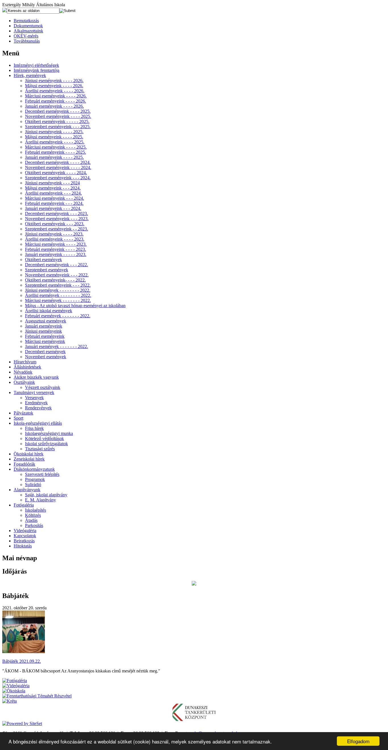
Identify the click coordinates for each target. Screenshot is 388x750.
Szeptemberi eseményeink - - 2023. (56, 228)
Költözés (33, 515)
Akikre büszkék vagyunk (36, 377)
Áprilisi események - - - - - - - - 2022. (58, 295)
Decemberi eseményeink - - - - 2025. (58, 111)
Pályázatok (23, 413)
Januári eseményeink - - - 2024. (53, 208)
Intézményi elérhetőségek (36, 65)
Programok (35, 479)
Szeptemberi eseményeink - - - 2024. (58, 177)
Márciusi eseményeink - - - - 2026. (56, 95)
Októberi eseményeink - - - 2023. (54, 223)
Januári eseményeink (43, 326)
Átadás (31, 520)
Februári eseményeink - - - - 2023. (55, 249)
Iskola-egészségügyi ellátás (38, 423)
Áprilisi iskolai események (48, 310)
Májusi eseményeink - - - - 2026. (54, 85)
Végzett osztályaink (42, 387)
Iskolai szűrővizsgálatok (46, 443)
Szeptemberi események (46, 269)
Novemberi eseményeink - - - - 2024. (58, 167)
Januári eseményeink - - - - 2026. (54, 106)
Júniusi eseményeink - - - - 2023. (54, 234)
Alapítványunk (27, 489)
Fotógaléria (24, 505)
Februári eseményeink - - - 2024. (54, 203)
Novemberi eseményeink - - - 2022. (57, 274)
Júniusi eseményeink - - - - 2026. (54, 80)
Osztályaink (24, 382)
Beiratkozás (24, 540)
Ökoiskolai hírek (28, 453)
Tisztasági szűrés (40, 448)
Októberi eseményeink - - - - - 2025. (57, 121)
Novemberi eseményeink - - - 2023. (57, 218)
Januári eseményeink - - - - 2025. (54, 157)
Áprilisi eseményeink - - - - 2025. (54, 141)
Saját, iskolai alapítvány (46, 494)
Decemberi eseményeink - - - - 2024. (58, 162)
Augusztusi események (45, 320)
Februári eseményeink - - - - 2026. (55, 101)
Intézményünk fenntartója (36, 70)
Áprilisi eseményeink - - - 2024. (53, 193)
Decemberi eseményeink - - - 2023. (56, 213)
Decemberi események (45, 351)
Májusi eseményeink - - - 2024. (53, 188)
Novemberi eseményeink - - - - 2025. (58, 116)
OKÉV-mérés (26, 36)
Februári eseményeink (44, 336)
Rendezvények (38, 407)
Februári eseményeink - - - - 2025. (55, 152)
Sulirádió (33, 484)
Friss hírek (34, 428)
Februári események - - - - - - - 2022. (57, 315)
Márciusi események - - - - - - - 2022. (58, 300)
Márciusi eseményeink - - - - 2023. (56, 244)
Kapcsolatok (25, 535)
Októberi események (43, 259)
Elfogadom (358, 741)
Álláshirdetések (27, 366)
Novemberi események (45, 356)
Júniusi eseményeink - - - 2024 (52, 182)
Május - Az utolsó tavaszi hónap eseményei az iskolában (75, 305)
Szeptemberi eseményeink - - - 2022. (58, 285)
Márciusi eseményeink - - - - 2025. (56, 147)
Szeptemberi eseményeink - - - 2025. (58, 126)
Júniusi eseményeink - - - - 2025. (54, 131)
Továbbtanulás (27, 41)
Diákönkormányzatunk (34, 469)
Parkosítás (34, 525)
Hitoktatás (23, 545)
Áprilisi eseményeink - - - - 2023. (54, 239)
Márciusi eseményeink (45, 341)
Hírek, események (30, 75)
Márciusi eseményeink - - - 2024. (54, 198)
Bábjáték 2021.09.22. (21, 661)
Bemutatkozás (26, 20)
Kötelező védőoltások (44, 438)
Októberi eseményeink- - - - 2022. (55, 280)
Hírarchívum (25, 361)
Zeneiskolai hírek (29, 459)
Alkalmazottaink (28, 30)
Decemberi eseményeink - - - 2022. (56, 264)
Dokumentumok (28, 25)
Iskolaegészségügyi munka (49, 433)
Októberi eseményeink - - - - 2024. (56, 172)
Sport (18, 418)
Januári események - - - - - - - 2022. (56, 346)
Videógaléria (25, 530)
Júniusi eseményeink (43, 331)
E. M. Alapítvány (40, 499)
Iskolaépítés (35, 510)
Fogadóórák (24, 464)
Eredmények (36, 402)
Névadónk (23, 372)
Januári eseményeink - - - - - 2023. (55, 254)
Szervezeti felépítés (42, 474)
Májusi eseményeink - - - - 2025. (54, 136)
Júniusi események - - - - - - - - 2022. (57, 290)
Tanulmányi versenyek (34, 392)
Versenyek (34, 397)
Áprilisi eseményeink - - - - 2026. (54, 90)
